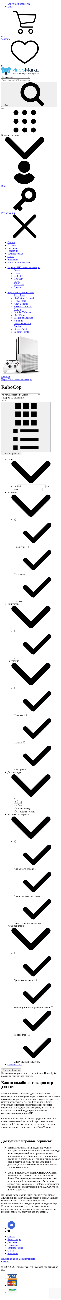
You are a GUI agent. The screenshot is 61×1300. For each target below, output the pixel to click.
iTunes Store (20, 301)
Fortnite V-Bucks (22, 312)
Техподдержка (15, 253)
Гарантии (13, 250)
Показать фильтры (11, 453)
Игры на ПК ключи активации (24, 267)
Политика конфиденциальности (18, 1258)
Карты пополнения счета (21, 292)
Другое (17, 287)
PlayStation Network (24, 298)
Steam (17, 270)
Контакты (13, 259)
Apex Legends (21, 303)
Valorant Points (21, 332)
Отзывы (12, 245)
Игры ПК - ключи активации (16, 379)
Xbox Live (19, 295)
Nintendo (18, 320)
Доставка (12, 248)
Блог (10, 6)
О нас (11, 256)
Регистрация (14, 1239)
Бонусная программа (19, 4)
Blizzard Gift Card (23, 306)
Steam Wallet (20, 329)
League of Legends (23, 317)
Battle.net (18, 276)
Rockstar (18, 278)
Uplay (17, 273)
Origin (17, 281)
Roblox (17, 326)
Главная (5, 376)
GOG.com (19, 284)
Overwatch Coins (22, 323)
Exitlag (17, 309)
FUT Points (19, 315)
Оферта (5, 1261)
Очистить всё (15, 1064)
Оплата (11, 242)
